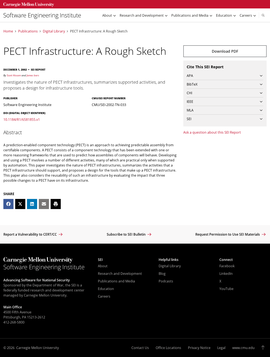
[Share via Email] (44, 204)
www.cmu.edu (243, 347)
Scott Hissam (14, 75)
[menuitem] (43, 15)
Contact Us (140, 347)
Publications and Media (116, 281)
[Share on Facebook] (8, 204)
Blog (162, 273)
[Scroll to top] (264, 347)
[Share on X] (20, 204)
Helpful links (168, 259)
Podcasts (166, 281)
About (103, 266)
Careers (104, 296)
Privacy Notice (199, 347)
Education (106, 288)
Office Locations (168, 347)
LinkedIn (226, 273)
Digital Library (54, 31)
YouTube (226, 288)
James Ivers (33, 75)
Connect (226, 259)
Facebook (227, 266)
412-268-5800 (13, 322)
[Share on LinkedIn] (32, 204)
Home (8, 31)
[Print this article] (56, 204)
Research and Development (120, 273)
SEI (100, 259)
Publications (28, 31)
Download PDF (225, 51)
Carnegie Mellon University (37, 347)
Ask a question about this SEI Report (212, 132)
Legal (221, 347)
